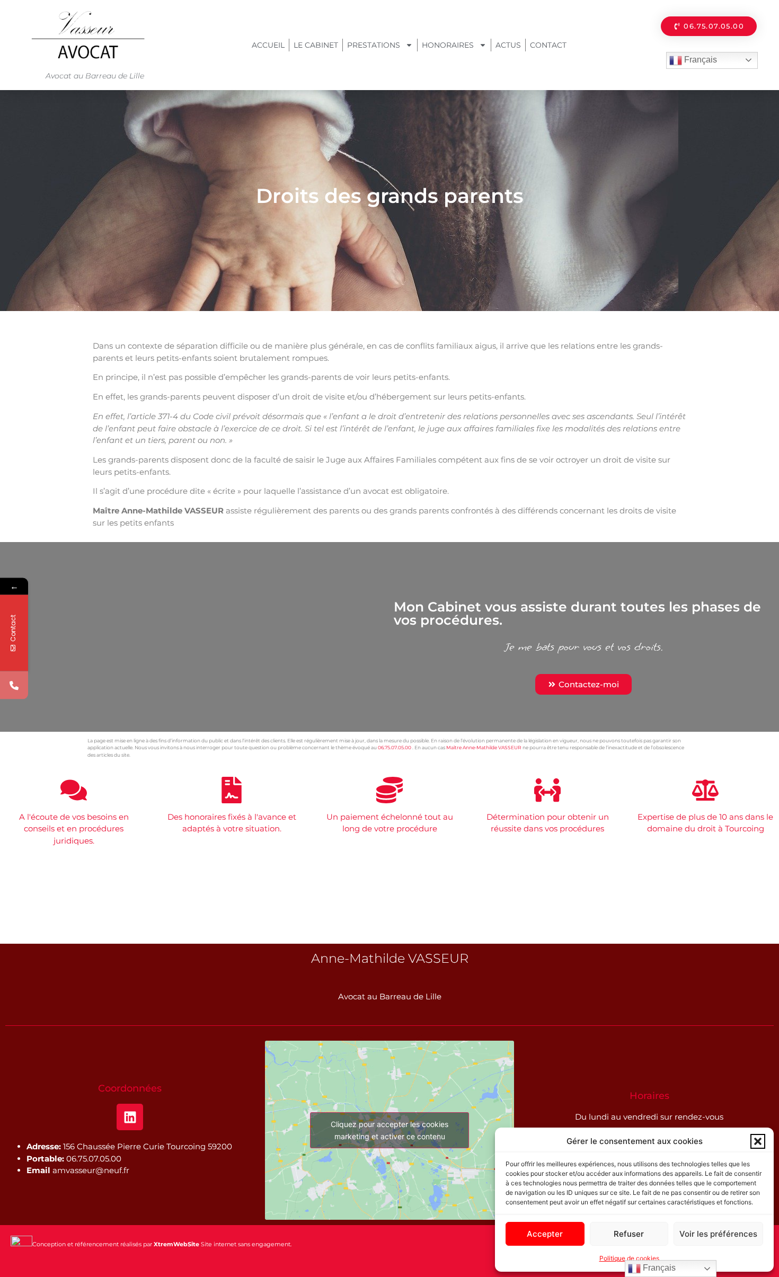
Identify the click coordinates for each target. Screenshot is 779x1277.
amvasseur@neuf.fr (90, 1170)
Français (699, 59)
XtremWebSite (176, 1244)
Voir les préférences (718, 1234)
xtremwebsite (147, 755)
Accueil (268, 45)
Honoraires (448, 45)
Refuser (629, 1234)
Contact (548, 45)
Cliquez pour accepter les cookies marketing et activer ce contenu (389, 1130)
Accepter (545, 1234)
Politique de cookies (629, 1258)
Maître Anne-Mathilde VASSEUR (483, 747)
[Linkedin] (130, 1117)
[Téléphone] (14, 685)
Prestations (373, 45)
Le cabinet (316, 45)
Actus (508, 45)
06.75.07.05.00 (394, 747)
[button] (758, 1141)
